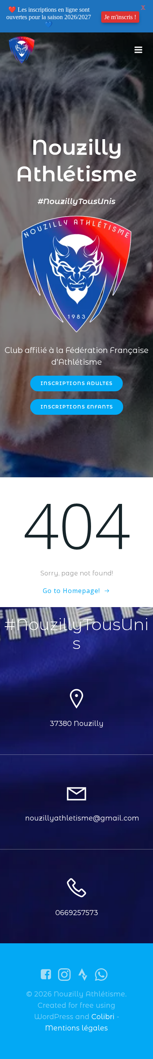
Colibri (103, 1016)
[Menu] (138, 50)
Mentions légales (76, 1028)
